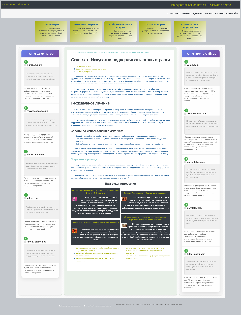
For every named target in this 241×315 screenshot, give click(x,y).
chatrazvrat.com (35, 154)
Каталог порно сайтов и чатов (16, 4)
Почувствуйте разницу (85, 72)
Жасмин (219, 13)
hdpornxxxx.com (196, 254)
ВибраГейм (232, 13)
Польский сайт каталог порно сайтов (97, 306)
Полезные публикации (102, 52)
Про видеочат (178, 5)
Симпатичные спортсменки (189, 25)
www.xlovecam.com (37, 111)
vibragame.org (34, 65)
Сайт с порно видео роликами (70, 306)
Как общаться (197, 5)
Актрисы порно (155, 24)
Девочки (197, 13)
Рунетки (186, 13)
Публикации (51, 24)
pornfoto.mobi (194, 208)
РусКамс (174, 13)
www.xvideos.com (196, 113)
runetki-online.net (36, 241)
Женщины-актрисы (86, 24)
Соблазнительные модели (120, 25)
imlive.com (32, 198)
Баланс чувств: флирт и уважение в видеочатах (145, 248)
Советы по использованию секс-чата (91, 69)
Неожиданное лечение (85, 66)
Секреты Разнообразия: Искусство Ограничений (145, 193)
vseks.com (193, 65)
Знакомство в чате (219, 5)
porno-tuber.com (196, 162)
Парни (208, 13)
